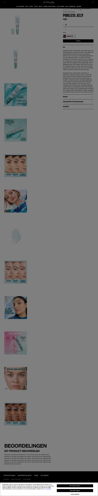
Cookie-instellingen (75, 494)
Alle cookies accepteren (75, 485)
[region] (49, 489)
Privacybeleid (48, 488)
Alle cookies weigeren (75, 490)
